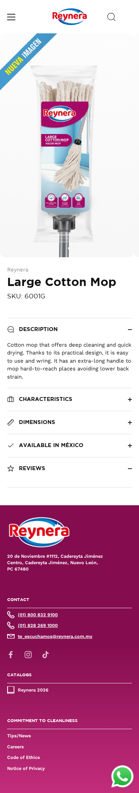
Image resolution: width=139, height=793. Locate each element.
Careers (15, 746)
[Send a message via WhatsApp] (122, 776)
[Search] (111, 18)
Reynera (17, 269)
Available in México (50, 445)
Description (37, 329)
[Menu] (11, 17)
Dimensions (36, 422)
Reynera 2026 (33, 690)
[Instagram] (28, 654)
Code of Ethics (23, 757)
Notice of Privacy (26, 768)
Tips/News (19, 735)
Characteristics (44, 399)
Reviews (31, 468)
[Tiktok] (45, 654)
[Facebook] (10, 654)
